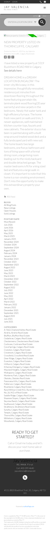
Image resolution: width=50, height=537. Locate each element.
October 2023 (10, 262)
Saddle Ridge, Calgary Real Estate (19, 395)
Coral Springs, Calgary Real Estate (19, 347)
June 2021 (8, 321)
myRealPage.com (28, 506)
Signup (7, 2)
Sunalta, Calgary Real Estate (16, 410)
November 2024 (11, 242)
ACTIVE (35, 16)
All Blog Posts (10, 205)
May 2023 (8, 273)
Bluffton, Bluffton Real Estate (17, 335)
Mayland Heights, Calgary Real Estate (21, 370)
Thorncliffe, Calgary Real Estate (23, 54)
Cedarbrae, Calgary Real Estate (18, 338)
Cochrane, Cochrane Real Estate (18, 344)
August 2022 (9, 287)
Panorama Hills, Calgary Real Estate (20, 381)
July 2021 (8, 319)
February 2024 (10, 253)
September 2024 (11, 247)
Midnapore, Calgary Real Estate (18, 372)
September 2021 (11, 313)
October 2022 (10, 281)
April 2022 (8, 299)
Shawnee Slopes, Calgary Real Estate (20, 398)
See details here (13, 70)
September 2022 (11, 284)
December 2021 (11, 310)
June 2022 (8, 293)
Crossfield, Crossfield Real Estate (19, 355)
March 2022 (9, 302)
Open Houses (10, 211)
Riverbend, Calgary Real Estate (18, 387)
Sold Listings (9, 213)
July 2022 (8, 290)
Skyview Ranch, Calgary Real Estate (19, 401)
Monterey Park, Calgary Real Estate (20, 375)
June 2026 (8, 227)
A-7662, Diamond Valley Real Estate (20, 330)
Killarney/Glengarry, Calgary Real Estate (22, 367)
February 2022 (10, 304)
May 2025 (8, 233)
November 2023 (11, 259)
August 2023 (9, 267)
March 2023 (9, 276)
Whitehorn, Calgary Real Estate (18, 418)
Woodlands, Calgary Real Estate (18, 421)
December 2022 (11, 279)
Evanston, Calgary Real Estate (17, 361)
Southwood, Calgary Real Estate (18, 404)
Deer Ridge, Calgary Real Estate (18, 358)
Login (14, 2)
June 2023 (8, 270)
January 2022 (10, 307)
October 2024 (10, 244)
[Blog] (25, 477)
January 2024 (10, 256)
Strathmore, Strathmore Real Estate (19, 407)
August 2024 (9, 250)
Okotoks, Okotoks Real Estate (17, 378)
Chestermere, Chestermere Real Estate (21, 341)
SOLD (44, 16)
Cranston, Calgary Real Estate (17, 350)
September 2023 (11, 264)
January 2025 (10, 239)
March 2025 (9, 236)
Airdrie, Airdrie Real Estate (16, 333)
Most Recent (9, 222)
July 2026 (8, 225)
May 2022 (8, 296)
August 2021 (9, 316)
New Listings (9, 208)
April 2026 (8, 230)
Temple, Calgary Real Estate (16, 412)
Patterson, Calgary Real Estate (17, 384)
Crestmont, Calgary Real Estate (18, 352)
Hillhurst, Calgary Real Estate (17, 364)
